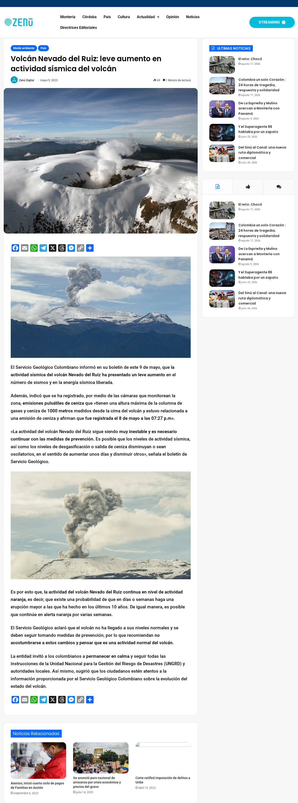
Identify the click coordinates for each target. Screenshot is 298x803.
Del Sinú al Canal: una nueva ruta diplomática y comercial (262, 152)
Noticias (193, 17)
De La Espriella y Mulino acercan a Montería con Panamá (259, 108)
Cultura (124, 17)
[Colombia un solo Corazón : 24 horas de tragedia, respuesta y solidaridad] (222, 85)
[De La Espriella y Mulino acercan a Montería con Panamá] (222, 109)
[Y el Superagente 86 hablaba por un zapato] (222, 132)
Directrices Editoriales (78, 27)
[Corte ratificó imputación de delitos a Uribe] (163, 757)
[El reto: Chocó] (222, 65)
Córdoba (89, 17)
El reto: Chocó (250, 59)
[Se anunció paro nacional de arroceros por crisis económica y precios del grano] (101, 757)
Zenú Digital (26, 80)
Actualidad (146, 17)
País (107, 17)
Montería (67, 17)
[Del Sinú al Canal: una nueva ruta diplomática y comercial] (222, 153)
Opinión (172, 17)
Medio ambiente (23, 48)
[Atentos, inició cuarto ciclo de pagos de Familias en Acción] (38, 760)
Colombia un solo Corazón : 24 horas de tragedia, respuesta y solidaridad (262, 84)
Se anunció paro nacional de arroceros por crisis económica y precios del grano (97, 782)
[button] (148, 17)
